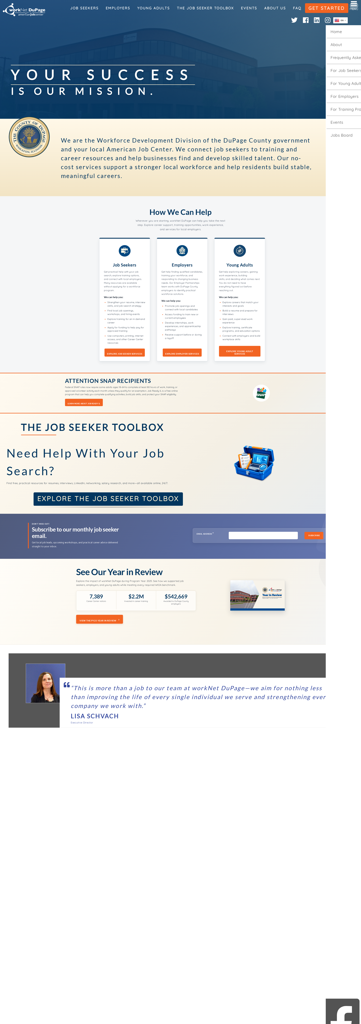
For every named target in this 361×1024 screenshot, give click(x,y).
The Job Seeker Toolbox (205, 8)
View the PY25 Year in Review (98, 620)
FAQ (297, 8)
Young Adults (153, 8)
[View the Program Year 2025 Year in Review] (257, 596)
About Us (275, 8)
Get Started (327, 8)
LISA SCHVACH (95, 715)
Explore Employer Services (182, 353)
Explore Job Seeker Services (124, 353)
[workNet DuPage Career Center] (24, 9)
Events (249, 8)
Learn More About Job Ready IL (84, 403)
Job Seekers (84, 8)
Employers (118, 8)
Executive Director (82, 722)
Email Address (205, 533)
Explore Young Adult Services (239, 352)
